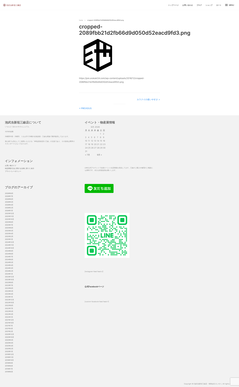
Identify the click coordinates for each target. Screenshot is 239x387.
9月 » (99, 155)
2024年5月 (9, 262)
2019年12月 (9, 354)
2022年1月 (9, 317)
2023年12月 (9, 277)
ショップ (209, 5)
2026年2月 (9, 208)
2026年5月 (9, 202)
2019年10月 (9, 360)
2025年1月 (9, 239)
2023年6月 (9, 288)
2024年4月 (9, 265)
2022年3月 (9, 314)
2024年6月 (9, 259)
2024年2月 (9, 271)
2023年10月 (9, 280)
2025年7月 (9, 225)
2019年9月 (9, 363)
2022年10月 (9, 303)
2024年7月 (9, 257)
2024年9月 (9, 251)
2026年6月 (9, 199)
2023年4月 (9, 294)
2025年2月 (9, 236)
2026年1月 (9, 211)
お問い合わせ (187, 5)
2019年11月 (9, 357)
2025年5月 (9, 231)
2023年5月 (9, 291)
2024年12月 (9, 242)
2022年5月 (9, 311)
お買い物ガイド (10, 165)
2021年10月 (9, 323)
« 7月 (87, 155)
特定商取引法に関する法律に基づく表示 (19, 168)
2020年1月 (9, 351)
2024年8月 (9, 254)
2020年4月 (9, 343)
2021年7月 (9, 326)
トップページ (173, 5)
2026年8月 (9, 193)
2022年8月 (9, 305)
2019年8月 (9, 366)
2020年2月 (9, 349)
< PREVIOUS (85, 108)
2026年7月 (9, 196)
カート (218, 5)
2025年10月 (9, 219)
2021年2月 (9, 331)
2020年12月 (9, 334)
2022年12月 (9, 300)
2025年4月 (9, 233)
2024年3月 (9, 268)
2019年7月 (9, 369)
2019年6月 (9, 372)
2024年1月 (9, 274)
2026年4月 (9, 205)
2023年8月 (9, 282)
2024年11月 (9, 245)
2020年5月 (9, 340)
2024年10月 (9, 248)
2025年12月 (9, 213)
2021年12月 (9, 320)
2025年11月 (9, 216)
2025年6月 (9, 228)
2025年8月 (9, 222)
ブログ (199, 5)
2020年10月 (9, 337)
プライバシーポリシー (13, 171)
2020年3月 (9, 346)
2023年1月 (9, 297)
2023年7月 (9, 285)
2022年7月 (9, 308)
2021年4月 (9, 328)
